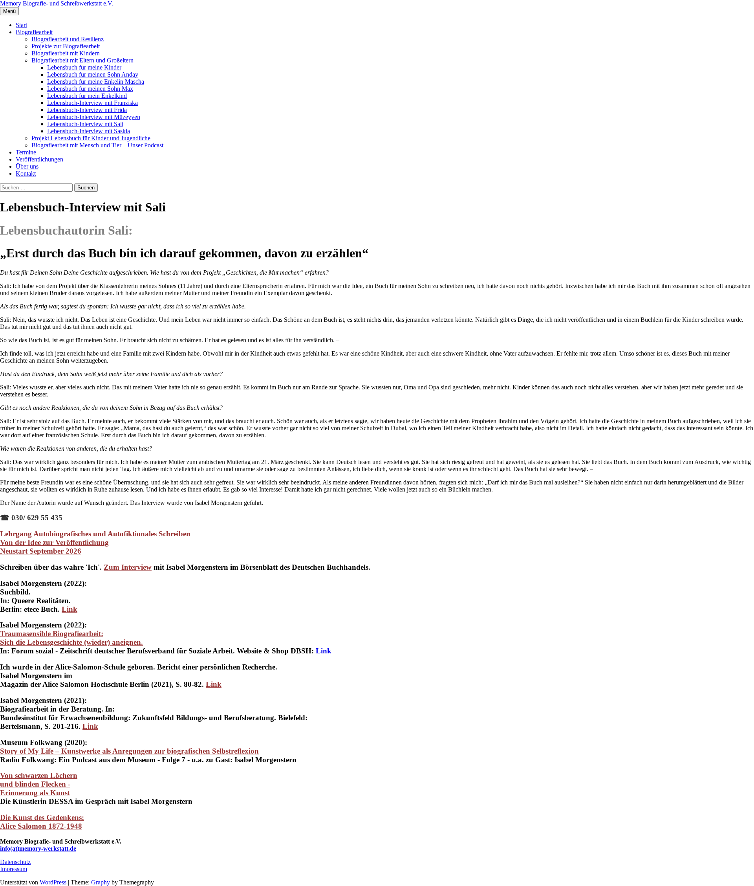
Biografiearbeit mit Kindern (65, 53)
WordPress (53, 882)
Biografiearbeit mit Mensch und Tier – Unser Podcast (97, 145)
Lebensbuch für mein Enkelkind (87, 95)
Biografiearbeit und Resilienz (67, 39)
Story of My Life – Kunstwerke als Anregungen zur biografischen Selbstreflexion (129, 751)
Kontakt (26, 173)
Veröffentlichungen (39, 159)
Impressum (13, 869)
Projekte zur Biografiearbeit (65, 46)
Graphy (100, 882)
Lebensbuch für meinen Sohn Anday (92, 74)
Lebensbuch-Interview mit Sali (85, 124)
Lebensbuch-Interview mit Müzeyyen (93, 117)
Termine (26, 152)
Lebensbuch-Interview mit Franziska (92, 102)
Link (323, 651)
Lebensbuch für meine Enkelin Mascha (95, 81)
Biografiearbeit (34, 32)
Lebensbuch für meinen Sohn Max (90, 88)
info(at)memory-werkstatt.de (38, 848)
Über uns (27, 166)
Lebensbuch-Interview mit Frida (87, 109)
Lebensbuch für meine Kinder (84, 67)
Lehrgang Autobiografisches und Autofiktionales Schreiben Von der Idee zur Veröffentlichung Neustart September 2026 (95, 542)
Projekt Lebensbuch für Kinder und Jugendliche (90, 138)
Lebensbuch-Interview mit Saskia (88, 131)
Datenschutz (15, 861)
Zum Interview (128, 567)
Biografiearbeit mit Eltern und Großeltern (82, 60)
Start (21, 25)
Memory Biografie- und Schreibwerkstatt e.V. (56, 3)
